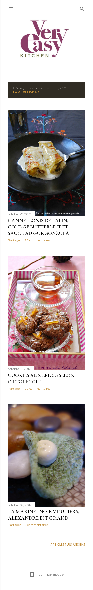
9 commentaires (36, 525)
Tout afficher (25, 92)
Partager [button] (14, 240)
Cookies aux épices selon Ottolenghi (41, 378)
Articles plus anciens (67, 544)
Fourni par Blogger (50, 574)
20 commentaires (37, 240)
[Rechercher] (82, 8)
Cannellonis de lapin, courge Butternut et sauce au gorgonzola (38, 226)
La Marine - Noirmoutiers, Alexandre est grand (43, 514)
